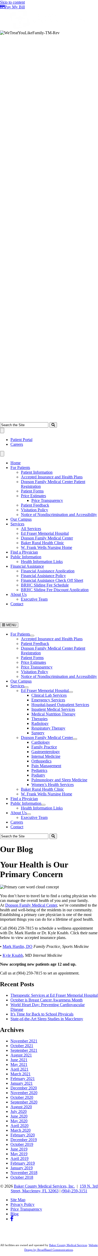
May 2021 (18, 1064)
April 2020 (19, 1125)
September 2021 (23, 1050)
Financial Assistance (27, 566)
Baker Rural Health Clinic (42, 543)
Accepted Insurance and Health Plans (52, 477)
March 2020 (20, 1130)
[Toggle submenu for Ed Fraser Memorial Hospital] (71, 692)
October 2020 (21, 1097)
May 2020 (18, 1121)
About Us (18, 594)
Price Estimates (33, 496)
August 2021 (21, 1055)
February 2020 (22, 1135)
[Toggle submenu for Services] (26, 687)
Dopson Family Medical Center (47, 538)
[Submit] (53, 425)
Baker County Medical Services (68, 1245)
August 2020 (21, 1107)
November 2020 (23, 1092)
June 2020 (18, 1116)
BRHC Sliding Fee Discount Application (55, 590)
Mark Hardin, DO (17, 946)
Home (15, 463)
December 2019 (23, 1139)
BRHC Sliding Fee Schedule (45, 585)
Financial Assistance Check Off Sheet (52, 580)
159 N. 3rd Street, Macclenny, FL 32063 (54, 1188)
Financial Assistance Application (47, 571)
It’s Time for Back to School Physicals (41, 1014)
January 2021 (21, 1083)
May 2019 (18, 1154)
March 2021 (20, 1074)
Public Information (25, 557)
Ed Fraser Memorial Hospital (45, 533)
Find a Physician (24, 552)
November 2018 (23, 1172)
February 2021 (22, 1078)
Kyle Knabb (13, 955)
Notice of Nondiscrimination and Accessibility (59, 514)
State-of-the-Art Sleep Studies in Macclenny (46, 1019)
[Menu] (2, 430)
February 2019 (22, 1163)
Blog (14, 1214)
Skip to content (12, 2)
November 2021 (23, 1041)
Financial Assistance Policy (43, 575)
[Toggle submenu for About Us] (29, 814)
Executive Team (34, 599)
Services (17, 524)
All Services (31, 528)
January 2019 (21, 1168)
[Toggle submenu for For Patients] (32, 635)
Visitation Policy (34, 510)
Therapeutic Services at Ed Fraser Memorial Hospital (54, 995)
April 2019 (19, 1158)
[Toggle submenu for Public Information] (43, 805)
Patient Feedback (35, 505)
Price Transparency (47, 500)
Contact (16, 604)
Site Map (17, 1200)
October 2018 (21, 1177)
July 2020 (18, 1111)
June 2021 (18, 1060)
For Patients (20, 467)
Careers (16, 444)
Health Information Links (42, 561)
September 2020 (23, 1102)
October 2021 (21, 1045)
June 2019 (18, 1149)
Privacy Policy (22, 1204)
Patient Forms (32, 491)
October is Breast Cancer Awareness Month (46, 1000)
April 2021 (19, 1069)
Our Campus (21, 519)
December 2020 (23, 1088)
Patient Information (37, 472)
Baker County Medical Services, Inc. (44, 1186)
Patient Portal (21, 439)
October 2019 (21, 1144)
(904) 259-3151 (74, 1191)
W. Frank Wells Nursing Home (46, 547)
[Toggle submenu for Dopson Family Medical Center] (75, 739)
